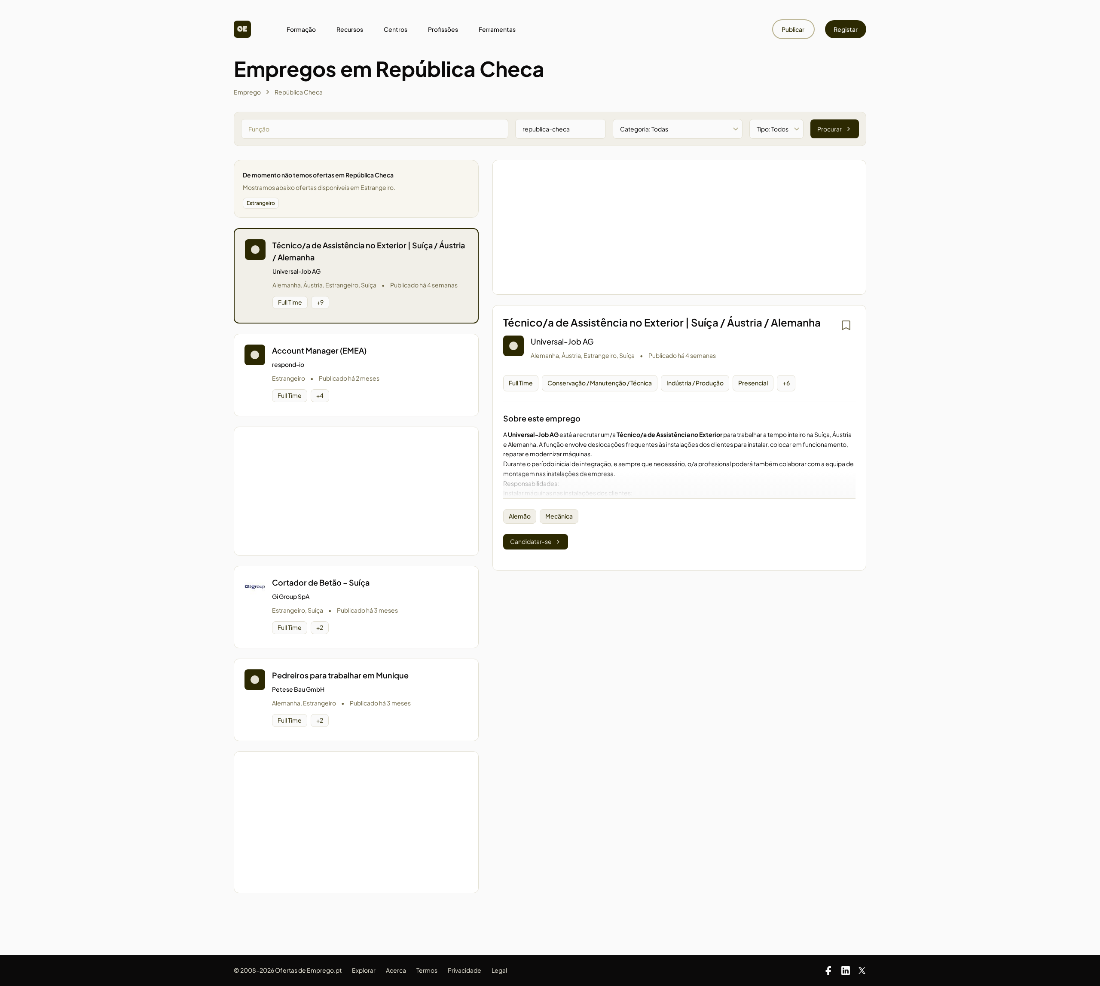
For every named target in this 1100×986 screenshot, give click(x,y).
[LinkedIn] (845, 970)
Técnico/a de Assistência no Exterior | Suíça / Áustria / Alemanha (368, 251)
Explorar (364, 970)
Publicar (793, 29)
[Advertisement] (356, 491)
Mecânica (559, 516)
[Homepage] (242, 29)
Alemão (520, 516)
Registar (846, 29)
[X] (862, 970)
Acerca (396, 970)
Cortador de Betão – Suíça (321, 582)
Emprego (247, 92)
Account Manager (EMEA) (319, 350)
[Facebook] (828, 970)
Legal (499, 970)
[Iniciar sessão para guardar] (846, 325)
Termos (426, 970)
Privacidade (464, 970)
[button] (356, 276)
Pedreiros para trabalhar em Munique (340, 675)
